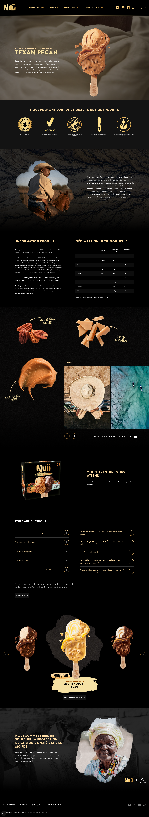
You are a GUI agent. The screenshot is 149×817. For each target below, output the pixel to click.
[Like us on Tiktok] (133, 7)
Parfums (54, 7)
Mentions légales (7, 812)
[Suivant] (74, 436)
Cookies (24, 812)
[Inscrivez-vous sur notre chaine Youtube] (117, 7)
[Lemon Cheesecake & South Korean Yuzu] (74, 649)
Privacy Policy (16, 812)
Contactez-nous (94, 7)
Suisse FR (141, 7)
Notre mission (71, 7)
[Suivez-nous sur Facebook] (128, 7)
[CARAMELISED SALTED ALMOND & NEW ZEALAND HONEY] (122, 647)
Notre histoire (36, 7)
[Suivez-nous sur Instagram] (123, 7)
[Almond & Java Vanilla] (26, 648)
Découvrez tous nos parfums (74, 698)
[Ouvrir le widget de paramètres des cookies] (3, 813)
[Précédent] (67, 436)
